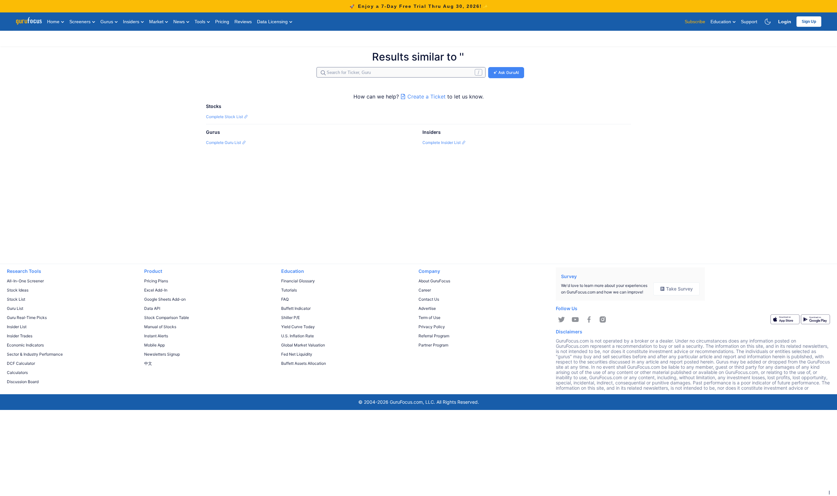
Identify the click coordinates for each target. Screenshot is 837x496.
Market (157, 21)
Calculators (17, 372)
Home (54, 21)
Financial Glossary (298, 280)
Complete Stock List (225, 116)
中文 (148, 363)
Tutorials (289, 290)
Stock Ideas (17, 290)
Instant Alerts (156, 335)
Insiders (132, 21)
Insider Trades (19, 335)
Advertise (427, 308)
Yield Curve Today (298, 326)
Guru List (15, 308)
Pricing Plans (156, 280)
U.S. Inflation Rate (297, 335)
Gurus (107, 21)
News (179, 21)
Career (424, 290)
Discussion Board (23, 381)
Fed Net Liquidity (296, 354)
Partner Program (433, 345)
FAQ (285, 299)
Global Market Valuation (303, 345)
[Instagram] (602, 320)
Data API (152, 308)
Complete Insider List (442, 142)
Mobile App (154, 345)
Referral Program (433, 335)
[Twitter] (561, 320)
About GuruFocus (434, 280)
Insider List (16, 326)
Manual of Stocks (160, 326)
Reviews (243, 21)
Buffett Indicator (296, 308)
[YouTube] (575, 320)
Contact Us (428, 299)
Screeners (80, 21)
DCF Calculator (21, 363)
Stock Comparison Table (166, 317)
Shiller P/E (290, 317)
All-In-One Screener (25, 280)
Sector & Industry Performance (35, 354)
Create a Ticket (426, 96)
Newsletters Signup (162, 354)
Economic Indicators (25, 345)
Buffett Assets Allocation (303, 363)
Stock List (16, 299)
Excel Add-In (155, 290)
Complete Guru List (224, 142)
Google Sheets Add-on (165, 299)
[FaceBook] (589, 320)
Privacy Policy (431, 326)
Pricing (222, 21)
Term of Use (429, 317)
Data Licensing (273, 21)
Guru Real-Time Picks (27, 317)
